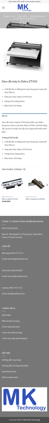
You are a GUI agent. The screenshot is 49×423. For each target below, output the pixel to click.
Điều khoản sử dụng (10, 321)
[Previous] (2, 190)
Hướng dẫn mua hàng (11, 360)
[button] (3, 8)
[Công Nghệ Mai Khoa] (24, 7)
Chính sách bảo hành (11, 326)
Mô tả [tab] (4, 116)
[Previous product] (27, 23)
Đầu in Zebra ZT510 (10, 199)
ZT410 (32, 125)
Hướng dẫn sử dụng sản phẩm (15, 365)
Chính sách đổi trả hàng (12, 332)
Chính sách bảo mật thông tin (14, 338)
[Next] (46, 190)
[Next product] (22, 23)
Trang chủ (9, 16)
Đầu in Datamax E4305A (35, 199)
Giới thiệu (6, 315)
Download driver (9, 371)
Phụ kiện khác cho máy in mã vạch (30, 17)
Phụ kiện (22, 16)
